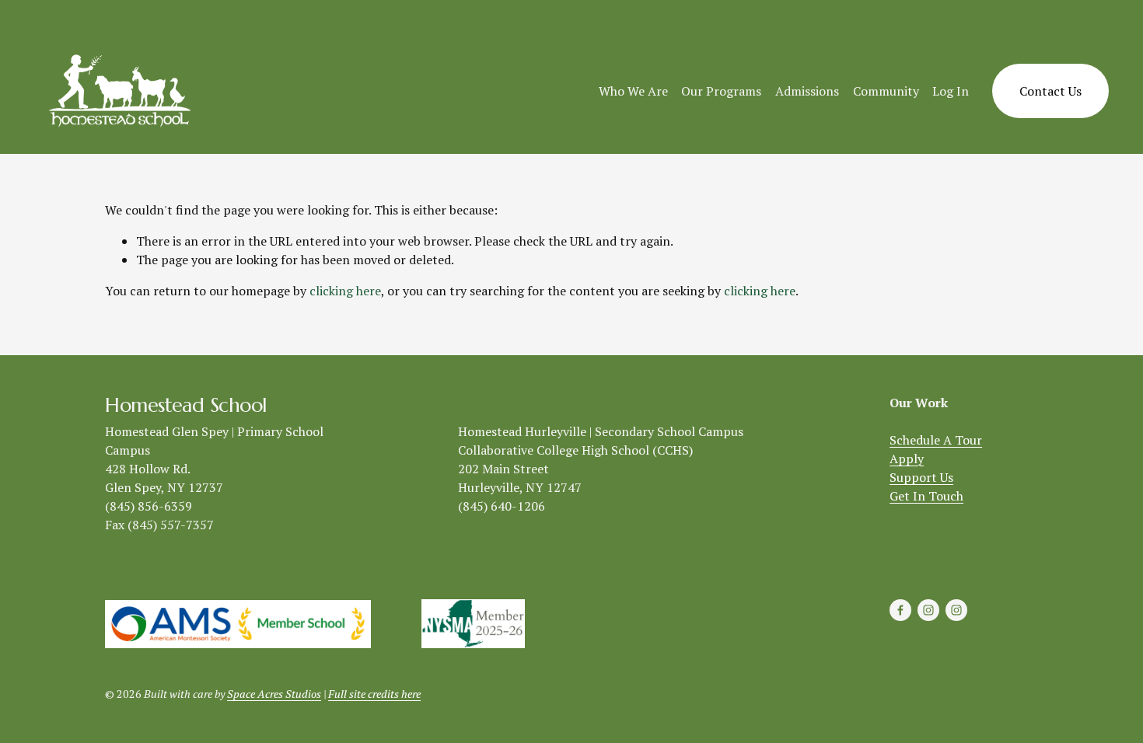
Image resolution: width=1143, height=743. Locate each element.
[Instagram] (928, 610)
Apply (907, 458)
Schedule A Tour (936, 439)
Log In (950, 90)
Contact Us (1050, 90)
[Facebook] (900, 610)
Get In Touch (926, 495)
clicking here (345, 290)
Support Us (921, 477)
